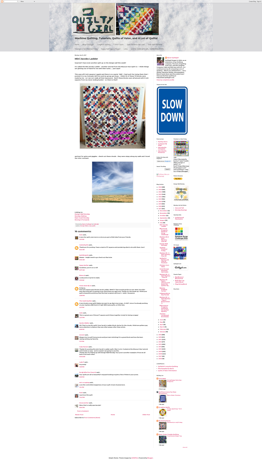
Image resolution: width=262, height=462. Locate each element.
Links (126, 49)
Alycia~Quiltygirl (173, 57)
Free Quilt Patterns (155, 45)
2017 (160, 208)
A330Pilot (134, 458)
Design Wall (84, 226)
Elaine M (82, 275)
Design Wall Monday (82, 214)
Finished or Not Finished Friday (86, 49)
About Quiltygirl (88, 45)
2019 (160, 204)
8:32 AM (82, 260)
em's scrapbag (84, 382)
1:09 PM (81, 367)
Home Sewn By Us (85, 285)
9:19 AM (81, 280)
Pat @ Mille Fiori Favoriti (87, 372)
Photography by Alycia (166, 368)
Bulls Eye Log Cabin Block (179, 281)
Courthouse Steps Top (174, 436)
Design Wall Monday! (164, 244)
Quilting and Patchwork (179, 218)
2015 (160, 337)
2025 (160, 189)
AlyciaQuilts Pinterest (162, 151)
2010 (160, 349)
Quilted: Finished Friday (163, 249)
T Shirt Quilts (119, 45)
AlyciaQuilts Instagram (162, 148)
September (164, 218)
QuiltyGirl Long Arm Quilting (168, 366)
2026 (160, 187)
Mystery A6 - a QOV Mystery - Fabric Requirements (165, 300)
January (163, 332)
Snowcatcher (84, 403)
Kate (81, 235)
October (163, 215)
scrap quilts (91, 226)
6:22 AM (82, 249)
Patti (81, 392)
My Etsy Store (162, 142)
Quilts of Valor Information (167, 370)
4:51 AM (81, 239)
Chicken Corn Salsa (164, 265)
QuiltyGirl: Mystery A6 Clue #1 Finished (164, 261)
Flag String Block (181, 284)
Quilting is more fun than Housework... (167, 392)
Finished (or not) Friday (174, 422)
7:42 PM (82, 397)
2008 (160, 354)
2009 (160, 351)
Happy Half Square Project (110, 49)
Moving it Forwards (82, 220)
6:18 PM (81, 329)
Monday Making (80, 216)
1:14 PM (81, 387)
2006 (160, 358)
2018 (160, 206)
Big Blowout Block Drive (179, 277)
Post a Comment (83, 411)
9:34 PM (82, 407)
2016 (160, 334)
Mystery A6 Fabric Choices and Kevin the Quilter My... (165, 282)
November (163, 213)
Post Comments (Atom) (92, 417)
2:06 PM (82, 295)
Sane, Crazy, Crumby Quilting (169, 434)
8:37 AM (82, 270)
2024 (160, 192)
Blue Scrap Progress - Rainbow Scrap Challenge (164, 231)
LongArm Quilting (103, 45)
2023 (160, 194)
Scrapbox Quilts (164, 407)
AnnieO (82, 335)
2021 (160, 199)
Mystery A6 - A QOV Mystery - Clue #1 (165, 276)
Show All (185, 447)
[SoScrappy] (181, 240)
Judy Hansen (83, 347)
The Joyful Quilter (85, 301)
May (161, 322)
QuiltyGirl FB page (162, 144)
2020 (160, 201)
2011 (159, 346)
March (162, 327)
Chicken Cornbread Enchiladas (164, 315)
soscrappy (162, 378)
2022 (160, 196)
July (161, 222)
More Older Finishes (173, 395)
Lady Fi (81, 362)
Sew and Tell (179, 208)
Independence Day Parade (165, 294)
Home (77, 45)
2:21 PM (81, 307)
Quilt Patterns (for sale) (136, 45)
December (164, 210)
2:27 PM (82, 317)
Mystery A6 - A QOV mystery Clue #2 (165, 254)
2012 (160, 344)
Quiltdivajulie (84, 255)
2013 (160, 342)
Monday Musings (181, 210)
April (161, 324)
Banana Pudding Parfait (163, 289)
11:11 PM (81, 341)
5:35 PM (81, 377)
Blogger (150, 458)
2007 (160, 356)
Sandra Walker (84, 323)
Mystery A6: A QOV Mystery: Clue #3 (164, 239)
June (162, 320)
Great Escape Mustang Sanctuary (164, 270)
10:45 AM (82, 356)
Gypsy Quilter (84, 265)
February (163, 329)
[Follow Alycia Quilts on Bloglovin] (164, 162)
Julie (81, 313)
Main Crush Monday (82, 218)
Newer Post (79, 414)
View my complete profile (165, 80)
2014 (160, 339)
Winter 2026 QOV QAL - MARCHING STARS (147, 49)
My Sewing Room (164, 421)
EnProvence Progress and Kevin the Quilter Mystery (164, 308)
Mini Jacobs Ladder (164, 225)
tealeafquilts (83, 245)
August (162, 220)
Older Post (146, 414)
